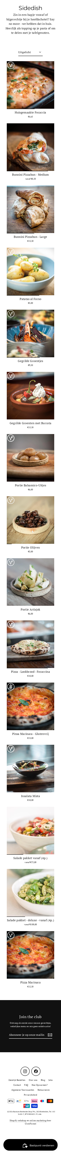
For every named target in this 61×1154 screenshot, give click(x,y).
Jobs (50, 1080)
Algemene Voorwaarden (22, 1090)
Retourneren (44, 1090)
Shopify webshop (18, 1120)
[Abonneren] (49, 1035)
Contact (17, 1085)
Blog (43, 1080)
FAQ (26, 1085)
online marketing (38, 1120)
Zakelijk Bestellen (16, 1080)
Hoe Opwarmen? (40, 1085)
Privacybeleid (30, 1095)
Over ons (33, 1080)
